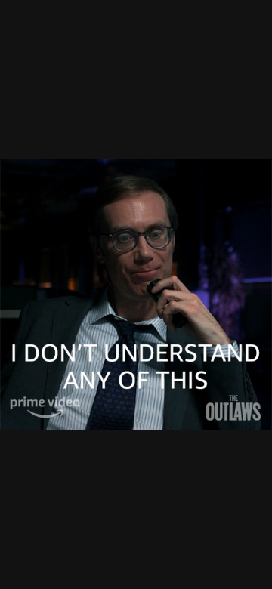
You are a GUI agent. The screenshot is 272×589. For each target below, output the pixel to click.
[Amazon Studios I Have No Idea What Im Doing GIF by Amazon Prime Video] (136, 294)
